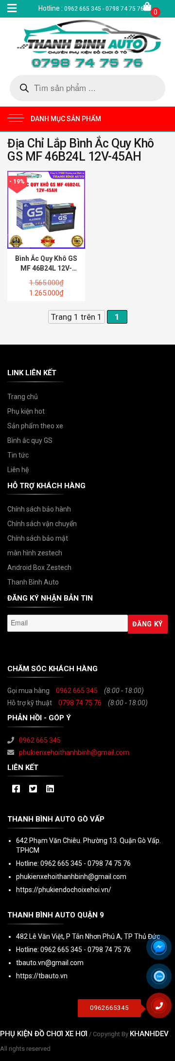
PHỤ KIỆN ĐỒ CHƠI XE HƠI (44, 1033)
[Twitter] (32, 789)
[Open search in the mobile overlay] (87, 88)
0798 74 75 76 (80, 703)
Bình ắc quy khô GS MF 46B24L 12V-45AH (46, 268)
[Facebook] (15, 789)
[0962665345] (163, 1009)
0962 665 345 (77, 691)
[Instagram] (49, 789)
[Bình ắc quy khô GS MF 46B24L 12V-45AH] (46, 209)
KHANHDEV (149, 1033)
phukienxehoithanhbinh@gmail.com (74, 752)
